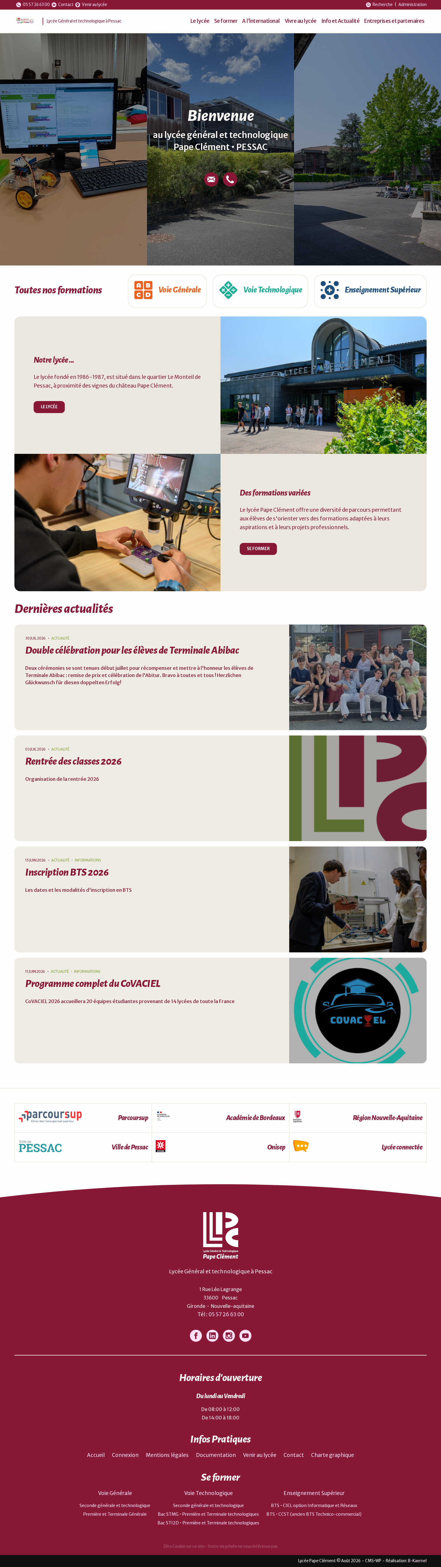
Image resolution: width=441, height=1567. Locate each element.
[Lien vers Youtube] (245, 1336)
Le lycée (199, 21)
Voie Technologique (208, 1493)
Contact (294, 1455)
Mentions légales (167, 1455)
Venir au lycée (259, 1455)
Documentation (216, 1455)
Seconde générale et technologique (115, 1505)
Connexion (125, 1455)
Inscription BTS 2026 (67, 872)
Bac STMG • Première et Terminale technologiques (208, 1514)
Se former (226, 21)
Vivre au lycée (300, 21)
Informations (88, 860)
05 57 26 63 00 (226, 1314)
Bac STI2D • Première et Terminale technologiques (208, 1523)
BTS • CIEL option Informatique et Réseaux (314, 1505)
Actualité (60, 638)
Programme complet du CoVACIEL (92, 983)
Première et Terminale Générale (115, 1514)
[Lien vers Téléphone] (230, 179)
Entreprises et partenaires (394, 21)
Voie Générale (115, 1493)
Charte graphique (332, 1455)
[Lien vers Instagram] (229, 1336)
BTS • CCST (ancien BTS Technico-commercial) (314, 1514)
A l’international (261, 21)
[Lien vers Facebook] (196, 1336)
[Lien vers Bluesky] (212, 1336)
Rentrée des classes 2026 (73, 761)
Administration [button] (412, 4)
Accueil (96, 1455)
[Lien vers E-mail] (211, 179)
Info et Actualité (340, 21)
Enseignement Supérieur (314, 1493)
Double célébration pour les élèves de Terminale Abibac (132, 650)
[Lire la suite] (358, 677)
